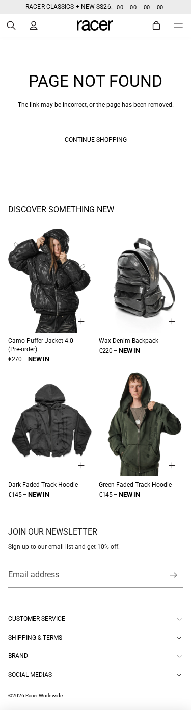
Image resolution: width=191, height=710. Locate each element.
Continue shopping (96, 139)
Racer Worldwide (44, 695)
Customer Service (36, 618)
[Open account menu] (33, 25)
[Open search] (11, 25)
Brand (18, 656)
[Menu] (178, 25)
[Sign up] (173, 575)
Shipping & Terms (35, 637)
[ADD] (81, 321)
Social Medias (30, 674)
